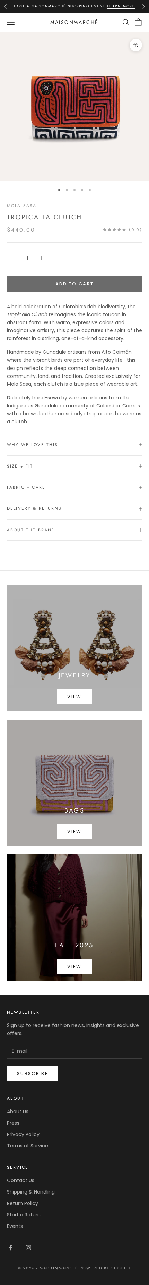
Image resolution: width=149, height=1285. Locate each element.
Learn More (121, 6)
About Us (17, 1111)
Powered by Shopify (105, 1268)
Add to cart (74, 284)
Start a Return (24, 1214)
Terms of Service (27, 1145)
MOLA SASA (21, 206)
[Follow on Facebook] (10, 1247)
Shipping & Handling (31, 1191)
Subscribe (32, 1073)
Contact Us (20, 1180)
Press (13, 1122)
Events (15, 1226)
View (74, 696)
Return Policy (22, 1203)
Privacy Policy (23, 1134)
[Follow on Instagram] (28, 1247)
